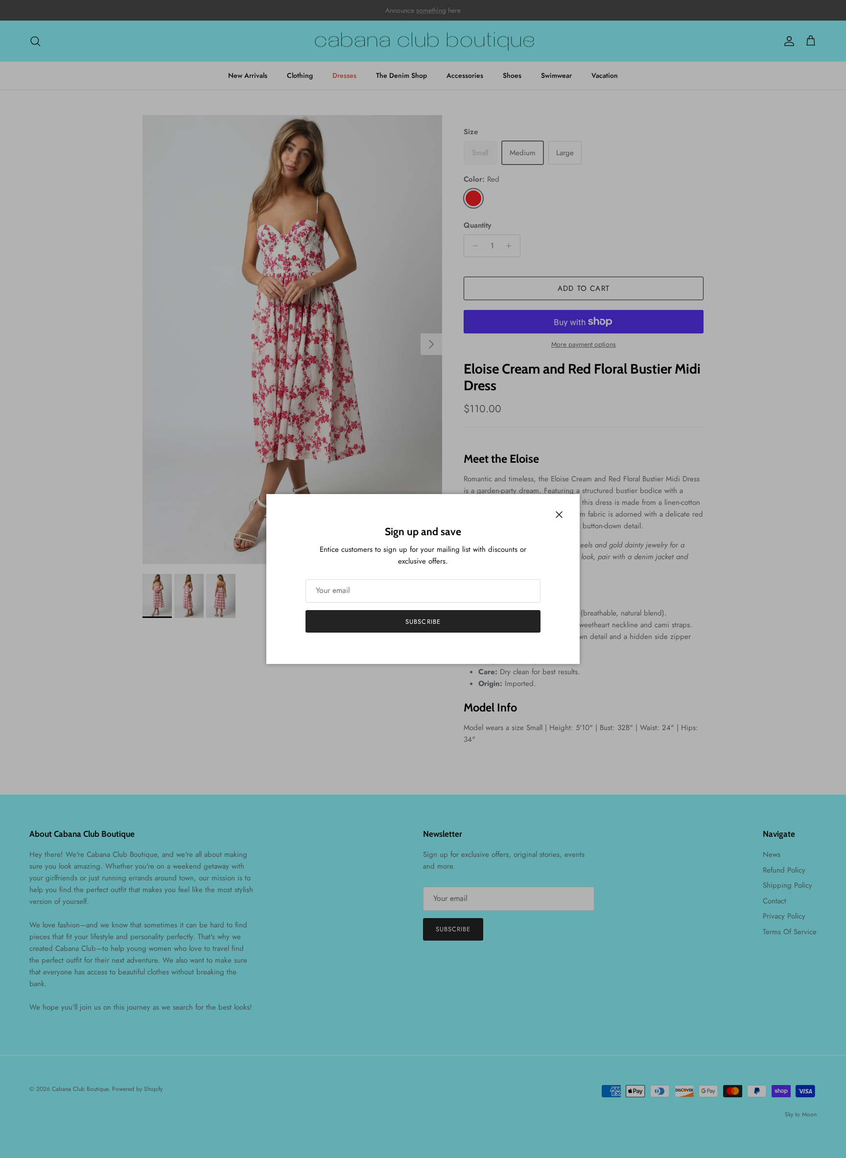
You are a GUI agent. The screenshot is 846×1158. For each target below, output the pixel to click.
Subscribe (422, 621)
